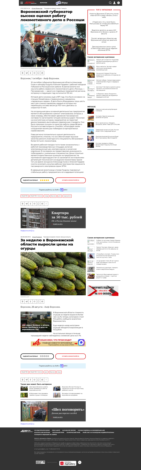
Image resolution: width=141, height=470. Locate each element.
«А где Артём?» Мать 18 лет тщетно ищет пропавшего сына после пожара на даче (107, 262)
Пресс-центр (56, 430)
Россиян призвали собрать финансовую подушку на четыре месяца (106, 145)
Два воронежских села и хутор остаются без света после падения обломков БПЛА (104, 48)
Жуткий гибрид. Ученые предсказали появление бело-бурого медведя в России (108, 81)
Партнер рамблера (52, 462)
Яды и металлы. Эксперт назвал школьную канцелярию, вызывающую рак (106, 68)
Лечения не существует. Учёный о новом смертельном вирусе (107, 268)
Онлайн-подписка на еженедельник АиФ (91, 430)
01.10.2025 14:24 (25, 8)
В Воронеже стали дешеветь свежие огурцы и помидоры (38, 394)
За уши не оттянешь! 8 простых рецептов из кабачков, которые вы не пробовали (108, 75)
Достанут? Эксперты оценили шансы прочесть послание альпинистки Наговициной (108, 88)
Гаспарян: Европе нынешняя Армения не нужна (105, 116)
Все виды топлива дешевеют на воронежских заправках (72, 394)
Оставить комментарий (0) (70, 180)
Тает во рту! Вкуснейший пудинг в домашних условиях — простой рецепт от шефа (107, 276)
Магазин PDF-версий (69, 430)
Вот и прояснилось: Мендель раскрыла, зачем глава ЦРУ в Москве (108, 123)
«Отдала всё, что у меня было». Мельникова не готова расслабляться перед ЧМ (104, 23)
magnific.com (25, 296)
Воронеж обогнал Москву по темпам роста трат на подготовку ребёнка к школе (73, 388)
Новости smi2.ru (27, 231)
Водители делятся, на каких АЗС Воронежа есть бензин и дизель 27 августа (104, 32)
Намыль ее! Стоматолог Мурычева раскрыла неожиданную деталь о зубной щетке (107, 61)
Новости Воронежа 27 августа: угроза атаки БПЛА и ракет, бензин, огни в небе (104, 15)
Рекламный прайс (58, 432)
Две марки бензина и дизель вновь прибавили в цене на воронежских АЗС (38, 388)
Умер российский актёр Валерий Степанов (106, 110)
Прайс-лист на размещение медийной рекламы (98, 432)
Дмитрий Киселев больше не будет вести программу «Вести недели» (107, 137)
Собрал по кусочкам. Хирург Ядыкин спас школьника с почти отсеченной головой (108, 242)
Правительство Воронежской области (33, 68)
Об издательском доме (42, 430)
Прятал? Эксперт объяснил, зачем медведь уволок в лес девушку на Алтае (107, 248)
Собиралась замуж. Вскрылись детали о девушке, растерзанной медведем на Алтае (107, 95)
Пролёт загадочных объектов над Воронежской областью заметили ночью (104, 40)
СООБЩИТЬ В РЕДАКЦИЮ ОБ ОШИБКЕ (45, 434)
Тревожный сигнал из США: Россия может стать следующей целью (107, 130)
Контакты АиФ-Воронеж (42, 432)
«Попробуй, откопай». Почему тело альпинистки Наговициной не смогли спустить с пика (107, 255)
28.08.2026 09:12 (26, 237)
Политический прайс (73, 432)
